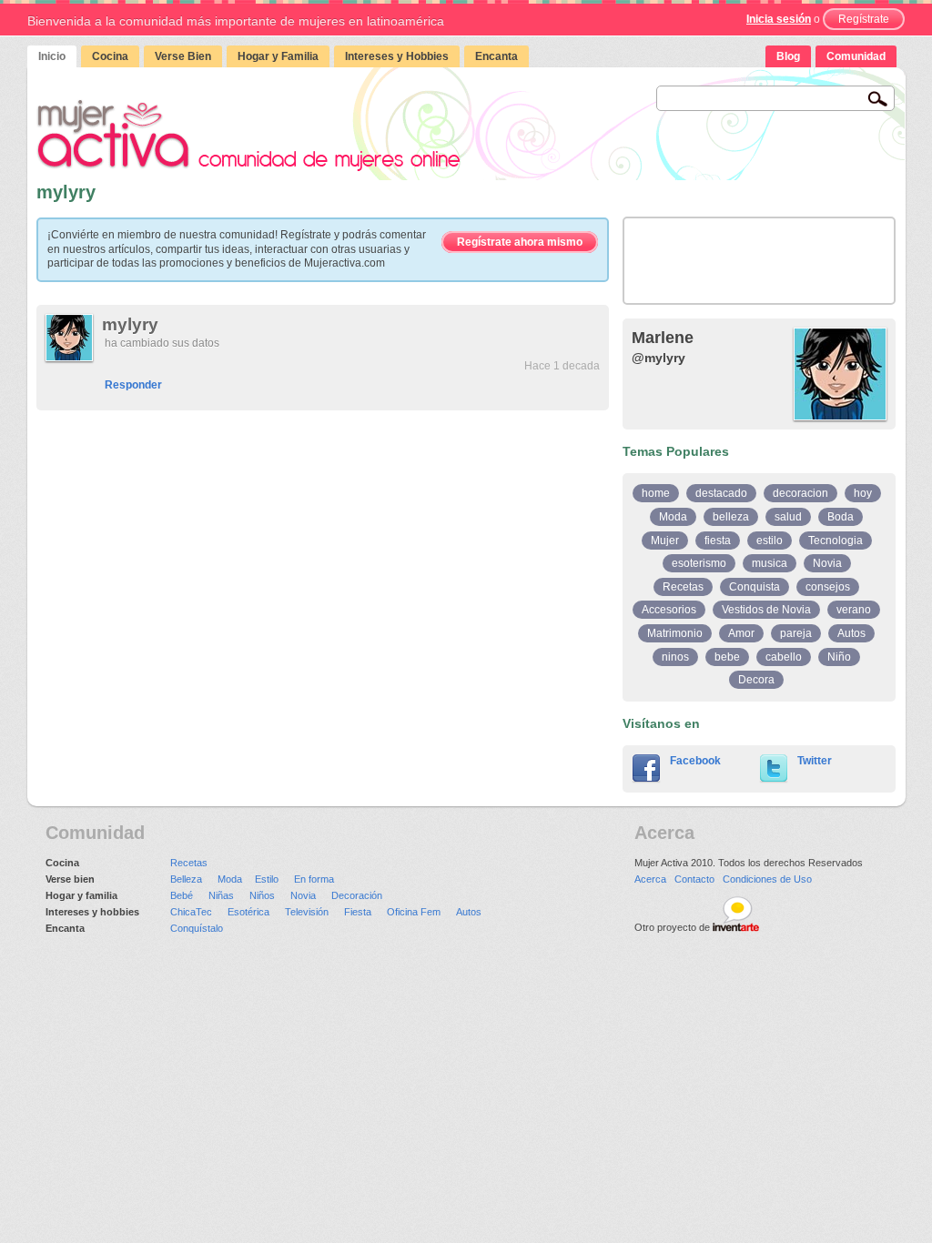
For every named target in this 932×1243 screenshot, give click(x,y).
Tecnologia (835, 540)
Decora (756, 679)
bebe (727, 657)
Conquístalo (196, 928)
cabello (783, 657)
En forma (314, 879)
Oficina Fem (414, 911)
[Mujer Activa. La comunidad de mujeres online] (248, 135)
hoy (863, 493)
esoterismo (699, 563)
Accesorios (669, 609)
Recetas (683, 587)
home (656, 493)
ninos (675, 657)
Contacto (694, 879)
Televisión (307, 911)
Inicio (52, 56)
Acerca (650, 879)
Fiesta (357, 911)
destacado (721, 493)
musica (769, 563)
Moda (673, 516)
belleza (731, 516)
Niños (262, 895)
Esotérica (248, 911)
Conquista (754, 587)
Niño (839, 657)
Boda (840, 516)
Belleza (186, 879)
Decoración (356, 895)
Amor (741, 633)
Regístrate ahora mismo (519, 242)
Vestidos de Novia (766, 609)
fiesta (717, 540)
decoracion (800, 493)
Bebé (181, 895)
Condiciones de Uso (767, 879)
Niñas (221, 895)
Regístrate (863, 19)
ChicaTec (191, 911)
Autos (851, 633)
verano (853, 609)
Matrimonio (675, 633)
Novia (827, 563)
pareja (796, 633)
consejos (827, 587)
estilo (769, 540)
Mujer (665, 540)
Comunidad (856, 56)
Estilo (267, 879)
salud (788, 516)
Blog (788, 56)
